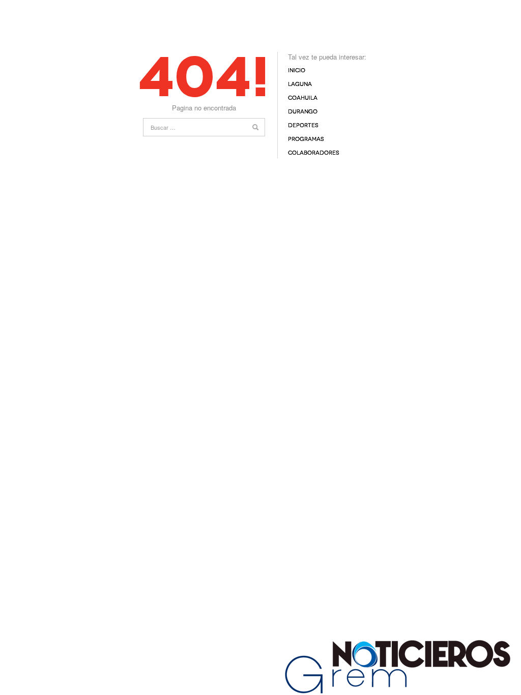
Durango (302, 111)
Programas (306, 139)
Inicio (296, 70)
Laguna (300, 84)
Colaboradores (313, 153)
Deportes (303, 125)
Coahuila (302, 98)
